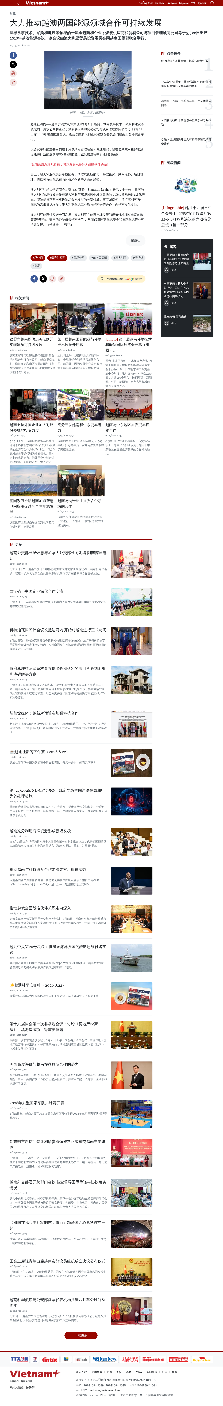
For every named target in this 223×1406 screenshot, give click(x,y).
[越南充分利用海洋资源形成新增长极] (131, 842)
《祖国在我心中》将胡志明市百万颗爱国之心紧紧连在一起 (57, 1225)
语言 (129, 1372)
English (159, 2)
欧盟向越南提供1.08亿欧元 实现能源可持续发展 (31, 342)
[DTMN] (153, 1359)
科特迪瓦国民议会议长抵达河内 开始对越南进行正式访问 (58, 630)
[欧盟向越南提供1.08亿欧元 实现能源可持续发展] (33, 319)
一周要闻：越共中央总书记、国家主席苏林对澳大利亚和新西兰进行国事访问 (176, 290)
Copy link (13, 82)
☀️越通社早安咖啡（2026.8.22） (38, 985)
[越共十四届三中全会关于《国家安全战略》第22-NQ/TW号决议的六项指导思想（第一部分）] (187, 185)
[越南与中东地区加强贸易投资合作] (128, 404)
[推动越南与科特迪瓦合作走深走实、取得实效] (131, 881)
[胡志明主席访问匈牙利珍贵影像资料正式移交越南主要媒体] (131, 1153)
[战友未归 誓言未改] (202, 323)
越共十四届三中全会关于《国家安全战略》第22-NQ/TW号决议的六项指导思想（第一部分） (186, 216)
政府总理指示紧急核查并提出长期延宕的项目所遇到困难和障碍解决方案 (57, 671)
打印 (13, 73)
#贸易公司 (78, 257)
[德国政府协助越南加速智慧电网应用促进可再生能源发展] (33, 480)
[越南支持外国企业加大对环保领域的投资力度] (33, 404)
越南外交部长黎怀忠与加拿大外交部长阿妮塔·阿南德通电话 (58, 556)
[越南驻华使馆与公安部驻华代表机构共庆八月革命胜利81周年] (131, 1311)
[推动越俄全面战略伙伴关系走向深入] (131, 919)
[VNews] (35, 1359)
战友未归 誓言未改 (175, 316)
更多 (18, 544)
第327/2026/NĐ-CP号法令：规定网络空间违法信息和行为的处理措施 (57, 793)
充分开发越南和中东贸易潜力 (79, 428)
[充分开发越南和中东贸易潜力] (81, 404)
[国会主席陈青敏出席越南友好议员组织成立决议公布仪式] (131, 1272)
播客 (173, 247)
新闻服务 (151, 1372)
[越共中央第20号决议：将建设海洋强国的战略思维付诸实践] (131, 958)
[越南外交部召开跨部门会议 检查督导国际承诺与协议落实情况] (131, 1193)
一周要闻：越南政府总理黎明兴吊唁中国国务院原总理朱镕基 (176, 259)
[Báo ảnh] (178, 1359)
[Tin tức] (50, 1359)
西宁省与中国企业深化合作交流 (36, 591)
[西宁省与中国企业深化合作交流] (131, 602)
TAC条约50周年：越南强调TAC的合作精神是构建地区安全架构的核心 (186, 84)
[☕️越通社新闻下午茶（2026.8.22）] (131, 763)
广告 (164, 1372)
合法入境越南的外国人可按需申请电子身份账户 (186, 141)
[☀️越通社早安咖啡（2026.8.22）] (131, 996)
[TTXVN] (19, 1359)
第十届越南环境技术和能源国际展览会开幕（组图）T (128, 344)
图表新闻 (174, 163)
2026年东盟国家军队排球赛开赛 (37, 1103)
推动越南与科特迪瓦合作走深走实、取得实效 (48, 869)
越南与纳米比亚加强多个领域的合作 (79, 503)
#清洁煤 (138, 257)
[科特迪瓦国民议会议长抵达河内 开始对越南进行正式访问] (131, 641)
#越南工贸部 (99, 257)
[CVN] (130, 1359)
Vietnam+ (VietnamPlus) (37, 3)
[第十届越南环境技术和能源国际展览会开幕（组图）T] (128, 319)
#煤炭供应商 (57, 257)
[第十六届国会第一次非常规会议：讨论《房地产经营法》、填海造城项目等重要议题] (131, 1035)
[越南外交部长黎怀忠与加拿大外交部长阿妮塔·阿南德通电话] (131, 564)
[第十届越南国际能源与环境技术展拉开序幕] (81, 319)
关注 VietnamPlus (112, 278)
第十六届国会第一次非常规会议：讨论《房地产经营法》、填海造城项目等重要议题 (54, 1027)
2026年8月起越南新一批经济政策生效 (184, 61)
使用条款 (96, 1372)
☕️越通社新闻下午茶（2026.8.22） (40, 752)
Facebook (13, 55)
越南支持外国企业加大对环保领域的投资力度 (31, 428)
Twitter (13, 64)
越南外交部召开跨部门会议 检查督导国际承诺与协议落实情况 (58, 1185)
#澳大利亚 (120, 257)
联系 (174, 1372)
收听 (173, 269)
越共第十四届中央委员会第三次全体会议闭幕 (186, 103)
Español (184, 2)
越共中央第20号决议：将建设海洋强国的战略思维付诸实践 (58, 949)
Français (171, 2)
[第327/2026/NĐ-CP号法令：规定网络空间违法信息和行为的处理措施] (131, 801)
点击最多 (174, 53)
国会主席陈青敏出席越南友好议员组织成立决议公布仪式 (57, 1261)
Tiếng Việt (146, 2)
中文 (193, 3)
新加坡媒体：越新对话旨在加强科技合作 (44, 713)
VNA (139, 1372)
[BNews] (66, 1359)
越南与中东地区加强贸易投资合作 (127, 428)
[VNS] (105, 1359)
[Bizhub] (81, 1359)
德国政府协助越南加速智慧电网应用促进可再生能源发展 (31, 506)
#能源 (36, 265)
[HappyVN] (202, 1359)
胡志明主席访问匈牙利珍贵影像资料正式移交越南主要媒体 (57, 1144)
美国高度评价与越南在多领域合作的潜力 (44, 1064)
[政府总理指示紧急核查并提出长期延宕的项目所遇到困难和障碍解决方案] (131, 680)
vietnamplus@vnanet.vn (105, 1390)
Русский (202, 3)
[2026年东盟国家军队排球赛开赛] (131, 1114)
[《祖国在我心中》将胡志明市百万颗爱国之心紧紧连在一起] (131, 1234)
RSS (109, 1372)
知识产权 (81, 1372)
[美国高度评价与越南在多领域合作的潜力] (131, 1075)
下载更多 (81, 1335)
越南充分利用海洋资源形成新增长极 (40, 831)
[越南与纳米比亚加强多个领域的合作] (81, 480)
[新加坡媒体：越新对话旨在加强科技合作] (131, 724)
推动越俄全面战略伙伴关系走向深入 (40, 908)
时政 (13, 13)
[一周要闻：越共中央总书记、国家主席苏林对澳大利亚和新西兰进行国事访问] (202, 290)
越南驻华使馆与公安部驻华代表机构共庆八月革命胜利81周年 (57, 1303)
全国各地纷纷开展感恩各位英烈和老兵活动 (186, 122)
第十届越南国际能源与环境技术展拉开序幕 (79, 342)
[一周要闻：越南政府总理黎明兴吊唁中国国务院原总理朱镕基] (202, 261)
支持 (119, 1372)
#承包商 (38, 257)
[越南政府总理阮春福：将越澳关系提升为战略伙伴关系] (69, 164)
